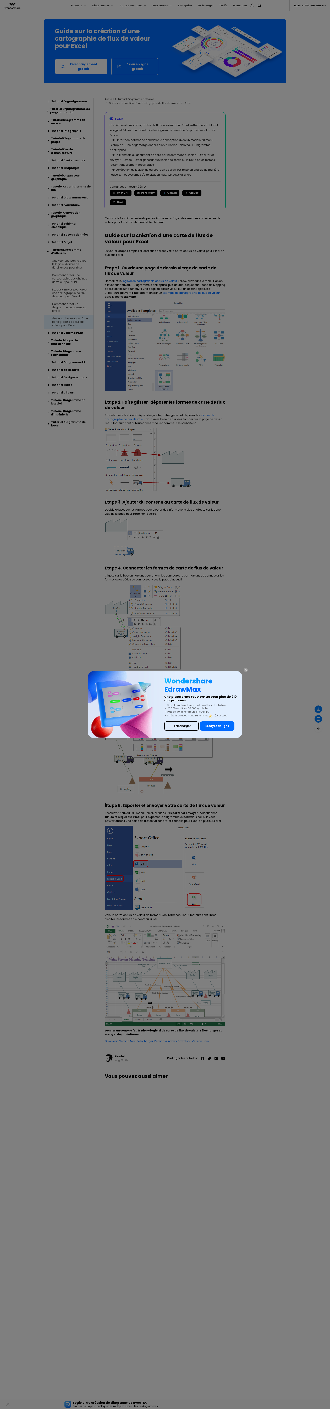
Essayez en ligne (217, 726)
